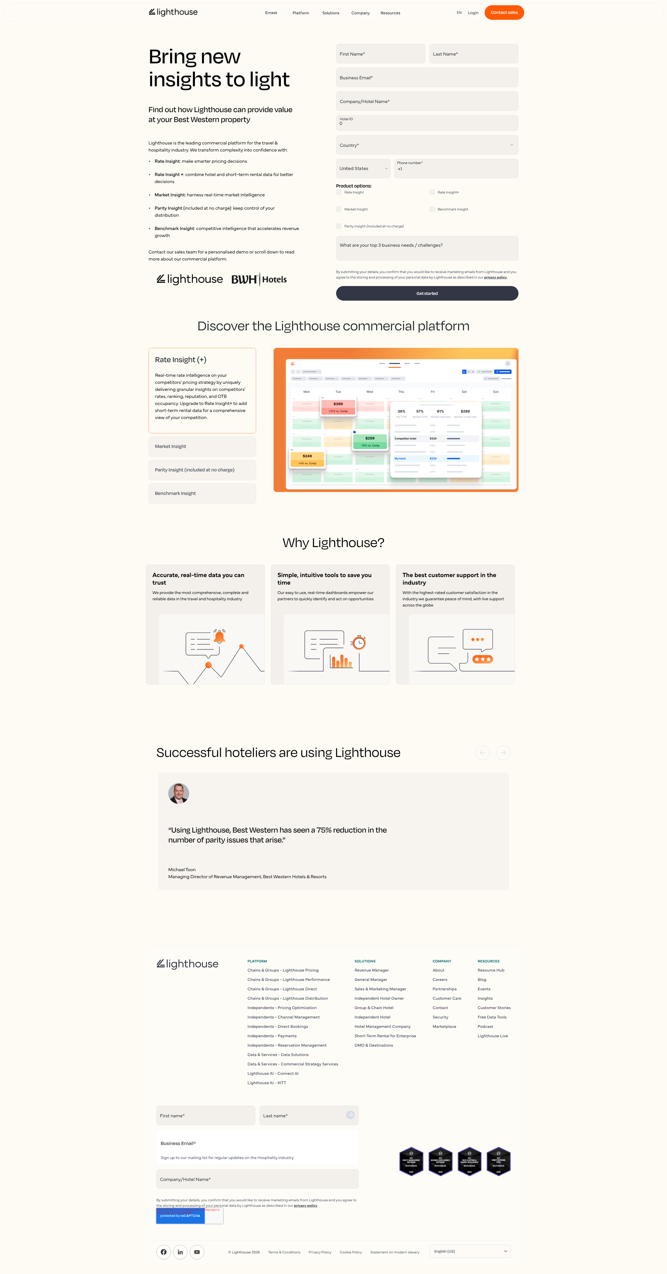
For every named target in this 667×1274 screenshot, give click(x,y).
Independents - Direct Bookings (278, 1026)
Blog (482, 979)
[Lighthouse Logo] (173, 12)
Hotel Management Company (383, 1026)
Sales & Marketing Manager (380, 989)
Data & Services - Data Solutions (278, 1054)
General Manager (371, 979)
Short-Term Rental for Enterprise (385, 1036)
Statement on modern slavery (394, 1251)
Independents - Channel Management (284, 1017)
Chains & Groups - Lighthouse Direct (282, 989)
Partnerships (444, 989)
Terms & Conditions (284, 1251)
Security (440, 1017)
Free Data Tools (492, 1017)
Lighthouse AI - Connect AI (273, 1073)
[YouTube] (197, 1252)
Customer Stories (494, 1007)
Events (484, 989)
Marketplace (444, 1026)
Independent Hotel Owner (379, 998)
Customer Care (447, 998)
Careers (440, 979)
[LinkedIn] (180, 1252)
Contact (440, 1007)
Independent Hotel (372, 1017)
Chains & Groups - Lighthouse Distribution (288, 998)
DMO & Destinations (374, 1045)
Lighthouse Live (493, 1036)
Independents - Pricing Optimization (282, 1007)
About (438, 970)
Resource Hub (491, 970)
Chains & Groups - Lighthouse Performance (289, 979)
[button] (202, 359)
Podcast (485, 1026)
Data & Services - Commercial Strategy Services (293, 1064)
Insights (485, 998)
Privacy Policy (320, 1251)
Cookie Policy (351, 1251)
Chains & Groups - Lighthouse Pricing (283, 970)
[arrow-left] (482, 752)
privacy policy (495, 277)
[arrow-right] (503, 752)
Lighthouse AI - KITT (267, 1082)
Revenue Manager (372, 970)
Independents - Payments (272, 1036)
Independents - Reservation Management (287, 1045)
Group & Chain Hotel (374, 1007)
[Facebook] (163, 1252)
